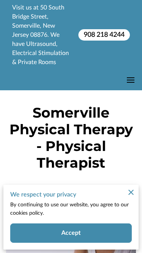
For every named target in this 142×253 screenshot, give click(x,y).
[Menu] (130, 80)
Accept (71, 233)
